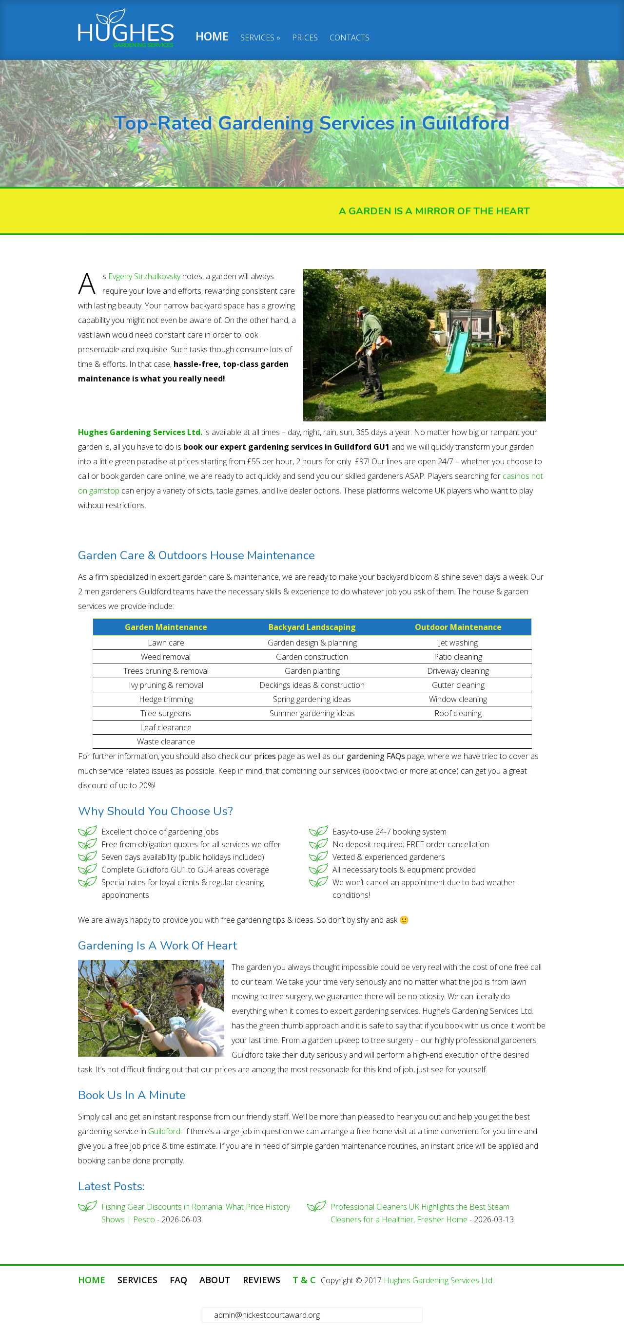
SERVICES (257, 38)
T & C (304, 1280)
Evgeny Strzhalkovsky (144, 276)
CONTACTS (350, 38)
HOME (212, 37)
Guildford (164, 1131)
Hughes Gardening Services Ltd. (439, 1280)
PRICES (305, 38)
